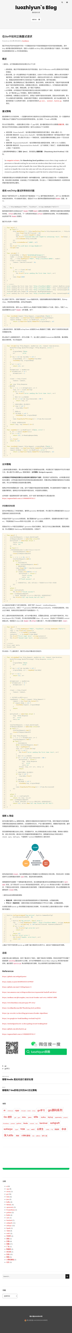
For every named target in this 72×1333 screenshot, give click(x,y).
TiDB (22, 1129)
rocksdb (32, 1123)
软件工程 (44, 1136)
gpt (15, 1117)
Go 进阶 (8, 1117)
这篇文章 (61, 124)
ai (7, 1186)
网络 (17, 1136)
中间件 (8, 1236)
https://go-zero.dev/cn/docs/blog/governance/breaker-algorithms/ (25, 1013)
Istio (24, 1117)
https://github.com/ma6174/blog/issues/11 (17, 987)
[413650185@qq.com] (67, 2)
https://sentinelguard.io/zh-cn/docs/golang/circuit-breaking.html (24, 1024)
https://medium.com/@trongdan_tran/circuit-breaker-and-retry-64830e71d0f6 (29, 997)
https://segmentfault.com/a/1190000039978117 (18, 498)
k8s (36, 1117)
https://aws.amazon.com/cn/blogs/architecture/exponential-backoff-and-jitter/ (29, 992)
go (5, 1066)
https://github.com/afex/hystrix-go (14, 1029)
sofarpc (8, 1129)
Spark (16, 1129)
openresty (58, 1117)
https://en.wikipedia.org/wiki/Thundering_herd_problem (21, 1008)
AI (4, 1110)
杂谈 (64, 1129)
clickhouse (10, 1111)
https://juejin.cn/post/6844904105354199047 (18, 982)
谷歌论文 (38, 1136)
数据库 (57, 1129)
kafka (43, 1117)
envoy (33, 1111)
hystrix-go (57, 101)
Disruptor (23, 1111)
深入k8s (8, 1135)
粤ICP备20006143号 (36, 1316)
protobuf (13, 1123)
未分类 (8, 1252)
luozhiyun (25, 41)
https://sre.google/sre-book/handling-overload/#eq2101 (21, 1018)
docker (29, 1111)
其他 (7, 1239)
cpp (17, 1110)
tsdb (28, 1129)
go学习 (7, 1069)
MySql (50, 1117)
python (19, 1123)
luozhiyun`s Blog (36, 7)
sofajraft (55, 1123)
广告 (52, 1129)
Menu (34, 19)
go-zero (42, 101)
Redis (25, 1123)
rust (36, 1123)
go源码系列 (55, 1110)
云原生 (40, 1129)
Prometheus (6, 1123)
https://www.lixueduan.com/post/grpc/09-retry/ (18, 1003)
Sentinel (43, 1123)
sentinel (49, 101)
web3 (32, 1129)
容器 (7, 1244)
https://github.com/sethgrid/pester (14, 976)
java (29, 1117)
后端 (7, 1241)
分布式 (47, 1129)
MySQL (8, 1205)
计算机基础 (25, 1135)
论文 (33, 1136)
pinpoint (65, 1117)
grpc (19, 1117)
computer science (12, 160)
